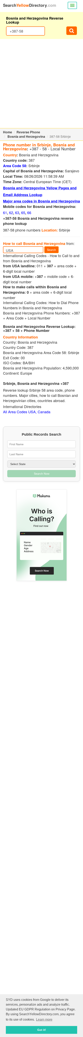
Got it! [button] (41, 1029)
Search (51, 250)
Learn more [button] (44, 1019)
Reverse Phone (28, 132)
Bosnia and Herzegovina (26, 136)
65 (23, 212)
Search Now (41, 473)
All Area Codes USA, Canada (26, 411)
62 (11, 212)
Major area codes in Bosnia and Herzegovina (41, 201)
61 (5, 212)
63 (17, 212)
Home (7, 132)
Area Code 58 (14, 165)
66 (29, 212)
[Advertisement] (41, 83)
